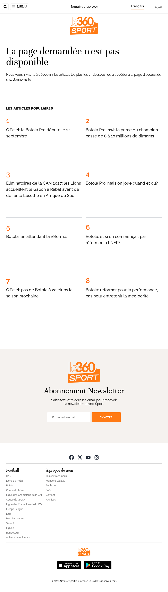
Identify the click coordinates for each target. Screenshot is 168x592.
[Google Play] (97, 565)
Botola (10, 485)
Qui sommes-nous (56, 476)
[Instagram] (96, 457)
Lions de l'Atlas (14, 480)
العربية (158, 6)
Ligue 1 (10, 528)
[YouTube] (88, 457)
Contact (50, 495)
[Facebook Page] (71, 457)
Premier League (15, 518)
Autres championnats (18, 537)
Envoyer (106, 417)
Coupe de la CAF (15, 499)
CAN (8, 476)
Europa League (14, 509)
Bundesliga (12, 532)
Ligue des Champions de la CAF (24, 495)
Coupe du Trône (15, 490)
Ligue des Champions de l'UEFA (24, 504)
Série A (10, 523)
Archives (51, 499)
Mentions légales (55, 480)
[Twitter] (79, 457)
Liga (8, 513)
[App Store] (69, 565)
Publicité (51, 485)
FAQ (48, 490)
